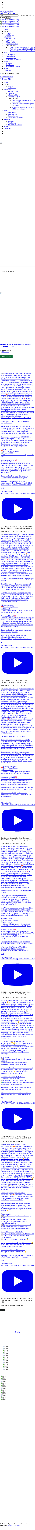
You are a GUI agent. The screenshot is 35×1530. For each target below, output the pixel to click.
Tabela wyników (13, 95)
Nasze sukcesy (12, 114)
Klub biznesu (12, 123)
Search (8, 17)
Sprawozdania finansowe (15, 118)
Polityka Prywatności (14, 1525)
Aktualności (7, 128)
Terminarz (11, 93)
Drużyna (10, 86)
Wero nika (5, 352)
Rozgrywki (7, 89)
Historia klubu (12, 112)
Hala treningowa (13, 116)
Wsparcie (7, 119)
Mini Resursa (12, 88)
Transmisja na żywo (14, 96)
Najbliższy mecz (13, 91)
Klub (5, 111)
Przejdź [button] (17, 1332)
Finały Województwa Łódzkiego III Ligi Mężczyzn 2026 (23, 104)
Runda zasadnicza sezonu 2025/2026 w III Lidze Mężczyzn (23, 108)
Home (6, 82)
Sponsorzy (11, 121)
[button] (6, 356)
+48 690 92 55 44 (7, 13)
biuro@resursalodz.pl (6, 11)
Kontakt (6, 126)
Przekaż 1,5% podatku (15, 125)
